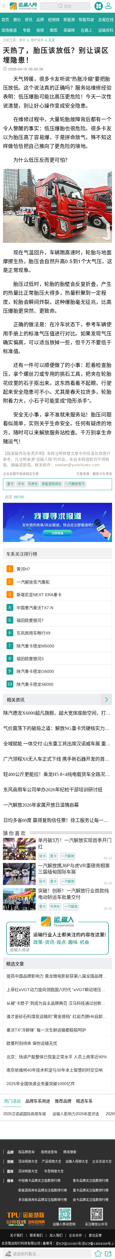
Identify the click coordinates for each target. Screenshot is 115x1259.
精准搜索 (69, 1152)
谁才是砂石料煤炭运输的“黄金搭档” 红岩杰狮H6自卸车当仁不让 (57, 1016)
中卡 (21, 484)
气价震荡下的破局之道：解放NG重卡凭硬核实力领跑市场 (57, 728)
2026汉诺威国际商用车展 (24, 1114)
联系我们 (36, 1235)
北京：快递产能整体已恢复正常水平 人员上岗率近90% (56, 1056)
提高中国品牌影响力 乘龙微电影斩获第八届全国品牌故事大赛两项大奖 (57, 976)
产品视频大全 (51, 1161)
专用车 (33, 484)
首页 (22, 40)
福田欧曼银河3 (30, 658)
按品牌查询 (26, 1152)
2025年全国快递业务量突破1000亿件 (40, 1083)
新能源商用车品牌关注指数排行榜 (42, 1190)
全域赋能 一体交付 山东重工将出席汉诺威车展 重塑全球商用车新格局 (57, 743)
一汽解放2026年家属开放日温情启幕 (41, 805)
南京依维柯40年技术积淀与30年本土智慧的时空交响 (54, 1070)
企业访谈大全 (102, 1161)
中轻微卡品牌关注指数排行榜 (39, 1180)
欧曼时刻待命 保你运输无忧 (31, 1043)
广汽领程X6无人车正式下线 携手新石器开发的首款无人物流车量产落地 (57, 759)
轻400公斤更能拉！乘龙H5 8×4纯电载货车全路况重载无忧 (57, 774)
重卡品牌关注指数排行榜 (91, 1190)
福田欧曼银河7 (30, 620)
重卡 (10, 484)
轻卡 (42, 856)
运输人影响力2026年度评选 (75, 1114)
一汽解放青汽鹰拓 (33, 582)
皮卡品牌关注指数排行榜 (91, 1200)
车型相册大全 (54, 1171)
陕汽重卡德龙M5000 (35, 646)
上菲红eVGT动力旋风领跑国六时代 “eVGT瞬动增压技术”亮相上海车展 (57, 989)
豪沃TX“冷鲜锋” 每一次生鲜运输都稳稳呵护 (46, 1030)
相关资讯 (15, 699)
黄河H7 (23, 569)
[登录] (108, 6)
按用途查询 (49, 1152)
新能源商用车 (51, 484)
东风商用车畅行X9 (33, 633)
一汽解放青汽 (75, 484)
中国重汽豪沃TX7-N (35, 607)
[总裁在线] (16, 1223)
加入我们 (56, 1235)
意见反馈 (95, 1235)
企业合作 (75, 1235)
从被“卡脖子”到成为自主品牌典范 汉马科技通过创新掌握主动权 (57, 1003)
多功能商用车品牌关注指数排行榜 (42, 1200)
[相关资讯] (106, 699)
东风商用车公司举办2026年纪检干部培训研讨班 (52, 789)
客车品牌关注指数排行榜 (91, 1180)
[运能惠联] (25, 1214)
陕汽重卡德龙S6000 (35, 684)
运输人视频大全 (76, 1161)
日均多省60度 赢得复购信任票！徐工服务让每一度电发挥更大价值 (57, 820)
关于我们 (16, 1235)
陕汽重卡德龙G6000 (35, 671)
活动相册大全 (28, 1171)
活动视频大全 (28, 1161)
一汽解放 (67, 856)
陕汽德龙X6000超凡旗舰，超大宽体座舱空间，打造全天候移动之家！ (57, 713)
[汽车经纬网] (36, 1223)
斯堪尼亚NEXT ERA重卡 (39, 594)
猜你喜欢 (15, 833)
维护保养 (37, 40)
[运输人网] (23, 6)
